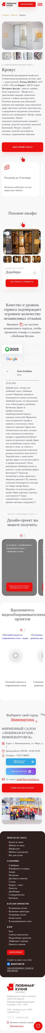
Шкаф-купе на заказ (14, 268)
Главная (5, 15)
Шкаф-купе (14, 848)
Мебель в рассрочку (18, 852)
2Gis (19, 374)
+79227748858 (22, 755)
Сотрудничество (16, 894)
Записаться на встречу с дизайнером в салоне (19, 587)
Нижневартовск (22, 719)
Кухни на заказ (16, 842)
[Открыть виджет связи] (38, 1026)
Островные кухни (17, 914)
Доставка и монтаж (18, 878)
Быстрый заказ (22, 147)
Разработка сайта (22, 1017)
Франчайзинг (26, 4)
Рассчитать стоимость (21, 282)
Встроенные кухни (18, 908)
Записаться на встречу (22, 788)
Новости (13, 888)
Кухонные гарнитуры (19, 911)
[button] (39, 35)
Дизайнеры (14, 891)
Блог (11, 931)
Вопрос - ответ (16, 885)
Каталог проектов (18, 904)
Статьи (12, 881)
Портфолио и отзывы (19, 868)
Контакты (13, 898)
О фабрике (14, 865)
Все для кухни (16, 855)
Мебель (14, 15)
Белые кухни (15, 918)
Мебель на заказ (16, 845)
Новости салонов (17, 944)
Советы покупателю (18, 934)
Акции (12, 872)
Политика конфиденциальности (20, 1002)
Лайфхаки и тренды (18, 941)
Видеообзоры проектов (20, 938)
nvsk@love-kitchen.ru (27, 779)
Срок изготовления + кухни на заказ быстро (20, 969)
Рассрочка (13, 875)
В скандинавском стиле (20, 921)
